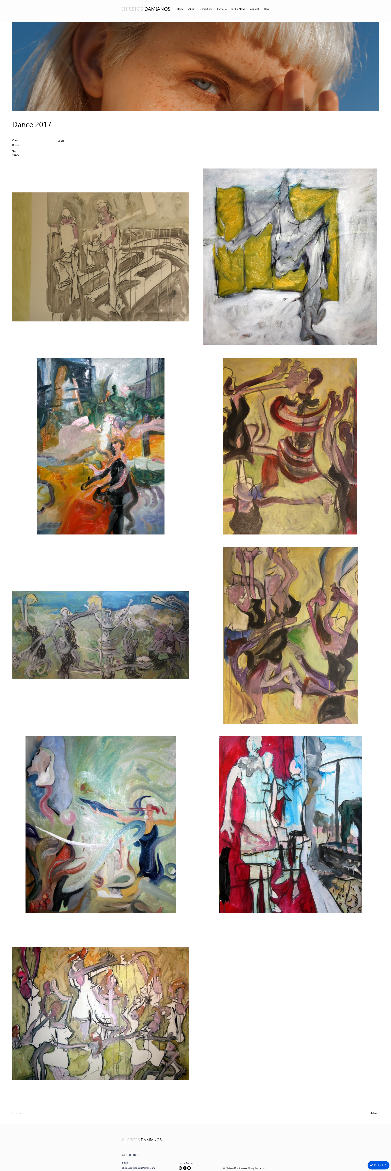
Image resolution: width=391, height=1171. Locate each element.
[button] (206, 9)
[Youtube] (189, 1168)
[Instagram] (180, 1168)
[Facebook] (184, 1168)
